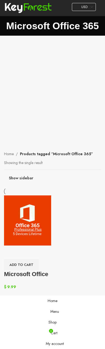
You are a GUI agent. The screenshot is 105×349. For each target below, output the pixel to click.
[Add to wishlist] (11, 252)
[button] (21, 264)
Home (9, 154)
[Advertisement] (52, 90)
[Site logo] (28, 7)
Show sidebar (21, 178)
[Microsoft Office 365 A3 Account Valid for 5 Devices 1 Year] (27, 220)
